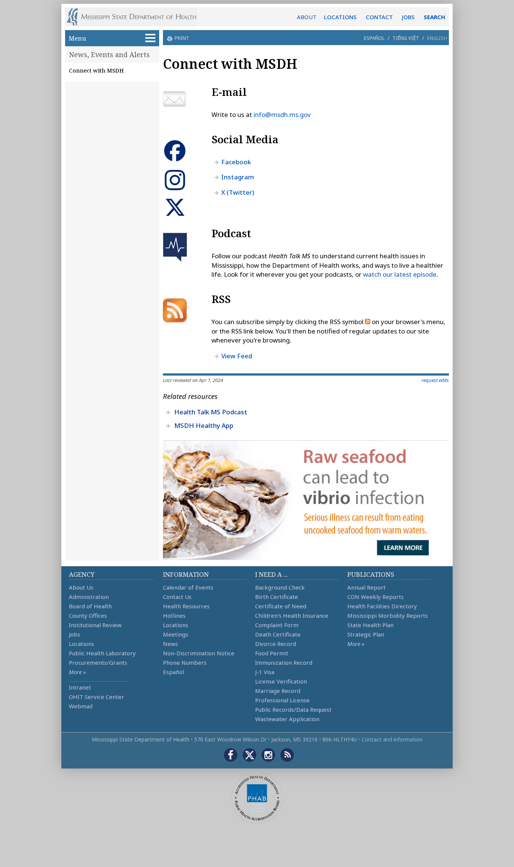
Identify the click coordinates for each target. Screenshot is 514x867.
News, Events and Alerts (109, 54)
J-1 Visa (264, 672)
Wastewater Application (287, 719)
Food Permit (271, 653)
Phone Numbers (185, 662)
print (182, 38)
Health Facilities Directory (382, 606)
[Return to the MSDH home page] (135, 17)
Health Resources (186, 606)
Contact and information (392, 739)
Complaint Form (276, 625)
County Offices (88, 615)
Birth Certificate (276, 596)
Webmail (81, 706)
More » (77, 672)
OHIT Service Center (96, 696)
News (170, 643)
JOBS (408, 17)
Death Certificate (278, 634)
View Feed (236, 356)
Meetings (175, 634)
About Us (81, 587)
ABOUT (306, 17)
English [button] (437, 38)
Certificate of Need (280, 606)
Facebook (236, 162)
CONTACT (379, 17)
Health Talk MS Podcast (210, 412)
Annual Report (366, 587)
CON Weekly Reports (375, 596)
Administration (89, 596)
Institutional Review (95, 625)
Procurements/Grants (98, 662)
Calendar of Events (188, 587)
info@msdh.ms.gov (282, 114)
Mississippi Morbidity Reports (387, 615)
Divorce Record (275, 643)
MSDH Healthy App (203, 425)
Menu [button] (77, 38)
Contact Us (177, 596)
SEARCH (434, 17)
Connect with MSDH (96, 70)
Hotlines (174, 615)
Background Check (280, 587)
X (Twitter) (237, 192)
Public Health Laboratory (102, 653)
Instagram (237, 177)
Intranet (80, 687)
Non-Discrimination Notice (198, 653)
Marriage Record (277, 690)
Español (374, 38)
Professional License (282, 700)
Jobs (74, 634)
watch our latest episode (399, 274)
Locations (81, 643)
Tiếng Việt (405, 38)
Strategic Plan (365, 634)
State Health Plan (370, 625)
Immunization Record (283, 662)
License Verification (281, 681)
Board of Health (90, 606)
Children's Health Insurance (291, 615)
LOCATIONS (340, 17)
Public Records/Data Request (293, 709)
